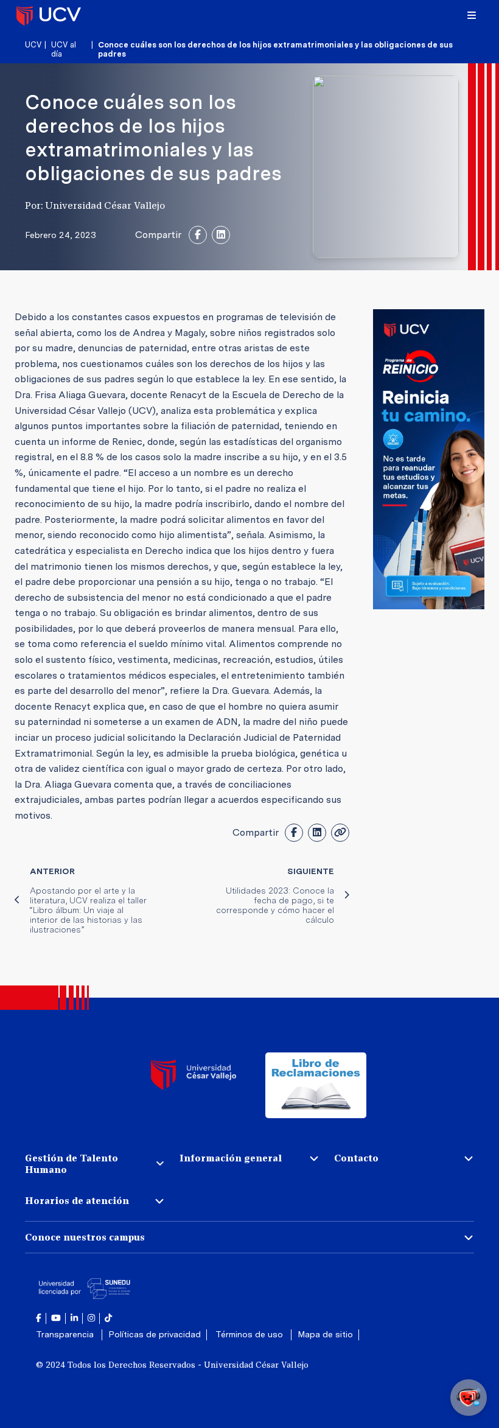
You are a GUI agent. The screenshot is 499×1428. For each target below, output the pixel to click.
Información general (231, 1158)
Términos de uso (250, 1334)
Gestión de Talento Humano (71, 1163)
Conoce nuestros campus (85, 1237)
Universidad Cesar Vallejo (48, 15)
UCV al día (63, 49)
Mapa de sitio (325, 1334)
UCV (33, 44)
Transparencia (66, 1334)
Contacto (356, 1158)
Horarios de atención (77, 1200)
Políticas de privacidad (154, 1334)
